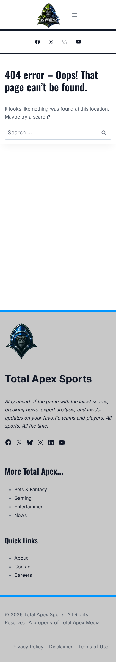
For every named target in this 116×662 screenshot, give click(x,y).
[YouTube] (78, 42)
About (21, 558)
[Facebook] (37, 42)
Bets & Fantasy (30, 489)
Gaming (23, 498)
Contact (23, 567)
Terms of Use (93, 647)
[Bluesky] (65, 42)
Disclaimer (61, 647)
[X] (51, 42)
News (20, 515)
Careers (23, 575)
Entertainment (29, 507)
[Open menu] (74, 15)
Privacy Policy (27, 647)
